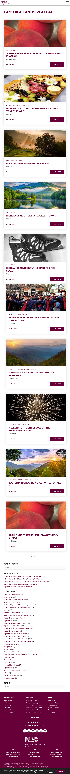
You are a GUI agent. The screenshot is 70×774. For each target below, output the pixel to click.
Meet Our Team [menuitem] (54, 703)
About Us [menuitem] (51, 701)
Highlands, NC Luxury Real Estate (15, 634)
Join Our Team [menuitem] (53, 707)
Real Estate (8, 662)
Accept (61, 771)
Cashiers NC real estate (12, 602)
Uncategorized (9, 678)
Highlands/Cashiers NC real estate (16, 639)
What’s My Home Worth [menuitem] (34, 707)
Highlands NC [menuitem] (9, 701)
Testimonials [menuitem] (52, 705)
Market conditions (10, 652)
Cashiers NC (12, 369)
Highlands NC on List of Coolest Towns (31, 215)
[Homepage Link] (35, 742)
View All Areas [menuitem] (9, 712)
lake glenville (8, 647)
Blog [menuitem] (49, 710)
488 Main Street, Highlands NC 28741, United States (35, 754)
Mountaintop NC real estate (13, 660)
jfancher (11, 64)
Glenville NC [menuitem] (8, 710)
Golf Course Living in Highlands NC (28, 163)
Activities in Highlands (13, 105)
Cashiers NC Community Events (26, 369)
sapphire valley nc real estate (14, 670)
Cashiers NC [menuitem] (8, 703)
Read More (57, 64)
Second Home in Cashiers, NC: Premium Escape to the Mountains (26, 581)
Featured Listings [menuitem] (32, 703)
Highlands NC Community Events (19, 314)
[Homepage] (5, 3)
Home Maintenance (10, 644)
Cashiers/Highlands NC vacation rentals (17, 608)
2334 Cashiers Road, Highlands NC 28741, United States (13, 754)
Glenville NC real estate (12, 613)
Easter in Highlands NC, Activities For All (35, 483)
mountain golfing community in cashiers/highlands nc (22, 655)
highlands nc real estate (14, 160)
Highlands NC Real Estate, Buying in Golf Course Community (25, 576)
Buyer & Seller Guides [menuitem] (33, 705)
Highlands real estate (11, 631)
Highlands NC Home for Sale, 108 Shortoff (18, 587)
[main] (35, 345)
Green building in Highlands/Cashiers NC (18, 615)
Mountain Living (9, 657)
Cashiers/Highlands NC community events (18, 605)
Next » (40, 557)
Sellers (6, 673)
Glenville (7, 610)
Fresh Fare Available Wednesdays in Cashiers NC (20, 584)
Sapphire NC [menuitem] (8, 707)
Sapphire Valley (9, 668)
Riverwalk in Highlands (11, 665)
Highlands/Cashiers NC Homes (14, 636)
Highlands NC (10, 50)
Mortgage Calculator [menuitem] (33, 712)
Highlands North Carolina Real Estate (16, 628)
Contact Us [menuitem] (52, 712)
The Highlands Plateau (11, 675)
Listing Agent (8, 649)
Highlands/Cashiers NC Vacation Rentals (18, 641)
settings (51, 772)
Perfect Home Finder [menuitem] (33, 710)
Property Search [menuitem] (32, 701)
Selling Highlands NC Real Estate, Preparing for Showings (23, 579)
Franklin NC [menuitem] (8, 705)
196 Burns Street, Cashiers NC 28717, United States (56, 754)
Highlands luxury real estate (13, 618)
